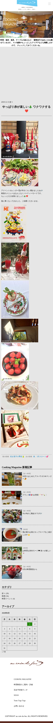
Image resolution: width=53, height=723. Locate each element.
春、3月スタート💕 (37, 456)
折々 (3, 593)
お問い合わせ (19, 706)
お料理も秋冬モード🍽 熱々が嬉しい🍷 (37, 550)
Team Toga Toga (20, 701)
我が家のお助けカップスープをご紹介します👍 (37, 532)
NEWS (16, 695)
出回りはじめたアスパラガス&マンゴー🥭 (37, 476)
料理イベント (7, 599)
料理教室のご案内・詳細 (23, 685)
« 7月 (4, 652)
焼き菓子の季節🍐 (13, 456)
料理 (3, 596)
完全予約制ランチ (21, 690)
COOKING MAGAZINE (22, 679)
